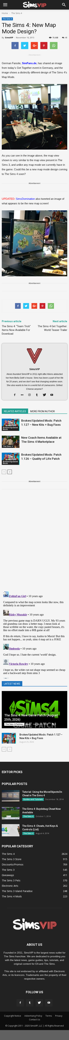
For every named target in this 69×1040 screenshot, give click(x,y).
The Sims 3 (8, 869)
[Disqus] (34, 542)
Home (5, 13)
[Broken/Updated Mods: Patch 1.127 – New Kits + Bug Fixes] (10, 425)
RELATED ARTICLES (15, 411)
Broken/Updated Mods (10, 428)
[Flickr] (23, 395)
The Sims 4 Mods (12, 896)
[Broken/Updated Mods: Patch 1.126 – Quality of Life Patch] (10, 459)
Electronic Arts (10, 885)
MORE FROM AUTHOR (42, 411)
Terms (48, 1015)
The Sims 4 (7, 19)
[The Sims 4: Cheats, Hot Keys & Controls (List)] (10, 830)
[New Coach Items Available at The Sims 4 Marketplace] (10, 442)
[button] (64, 5)
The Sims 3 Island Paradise (17, 891)
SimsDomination (25, 198)
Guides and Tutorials (33, 799)
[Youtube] (53, 395)
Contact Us (34, 1019)
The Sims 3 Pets (11, 880)
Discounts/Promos (12, 864)
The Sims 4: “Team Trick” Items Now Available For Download (16, 330)
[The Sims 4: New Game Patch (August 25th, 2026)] (34, 709)
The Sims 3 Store (11, 859)
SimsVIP (9, 37)
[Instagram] (31, 395)
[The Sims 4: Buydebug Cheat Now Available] (10, 813)
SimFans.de (29, 63)
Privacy (58, 1015)
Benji (28, 724)
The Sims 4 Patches (14, 724)
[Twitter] (46, 395)
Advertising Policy (33, 1015)
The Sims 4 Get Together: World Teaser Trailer (52, 328)
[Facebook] (16, 395)
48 (66, 37)
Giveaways (8, 875)
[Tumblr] (38, 395)
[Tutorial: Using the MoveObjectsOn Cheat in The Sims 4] (10, 796)
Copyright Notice (12, 1015)
